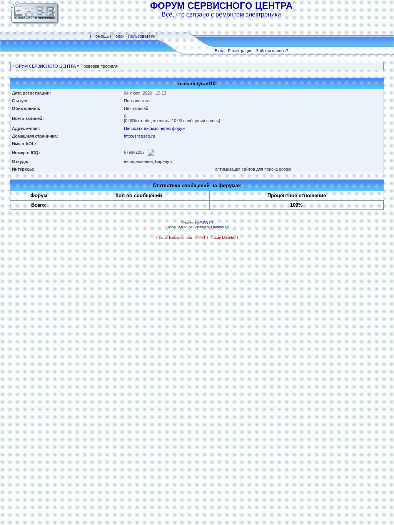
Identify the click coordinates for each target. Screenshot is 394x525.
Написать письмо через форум (154, 128)
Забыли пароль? (272, 50)
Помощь (100, 36)
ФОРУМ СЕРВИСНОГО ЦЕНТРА (44, 66)
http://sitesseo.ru (139, 136)
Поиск (118, 36)
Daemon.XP (220, 227)
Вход (219, 50)
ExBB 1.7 (206, 223)
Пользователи (141, 36)
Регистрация (240, 50)
